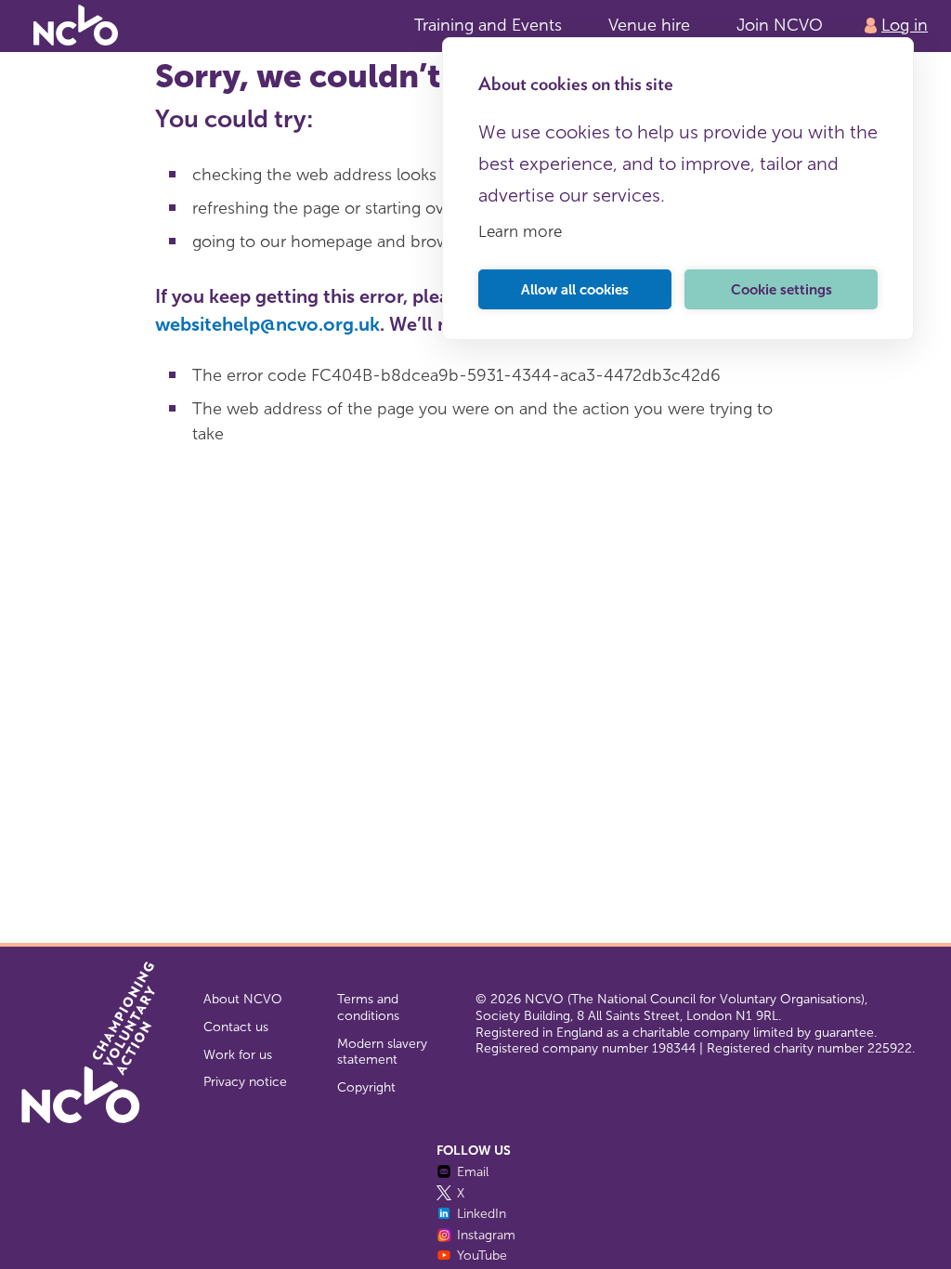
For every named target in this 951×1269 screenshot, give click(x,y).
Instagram (486, 1235)
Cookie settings (781, 289)
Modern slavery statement (382, 1052)
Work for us (237, 1055)
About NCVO (242, 999)
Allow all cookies (575, 289)
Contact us (235, 1027)
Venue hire (649, 25)
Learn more (520, 231)
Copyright (366, 1087)
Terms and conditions (368, 1007)
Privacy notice (245, 1082)
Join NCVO (779, 25)
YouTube (482, 1255)
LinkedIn (481, 1214)
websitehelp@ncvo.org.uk (267, 324)
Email (473, 1172)
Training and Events (488, 25)
